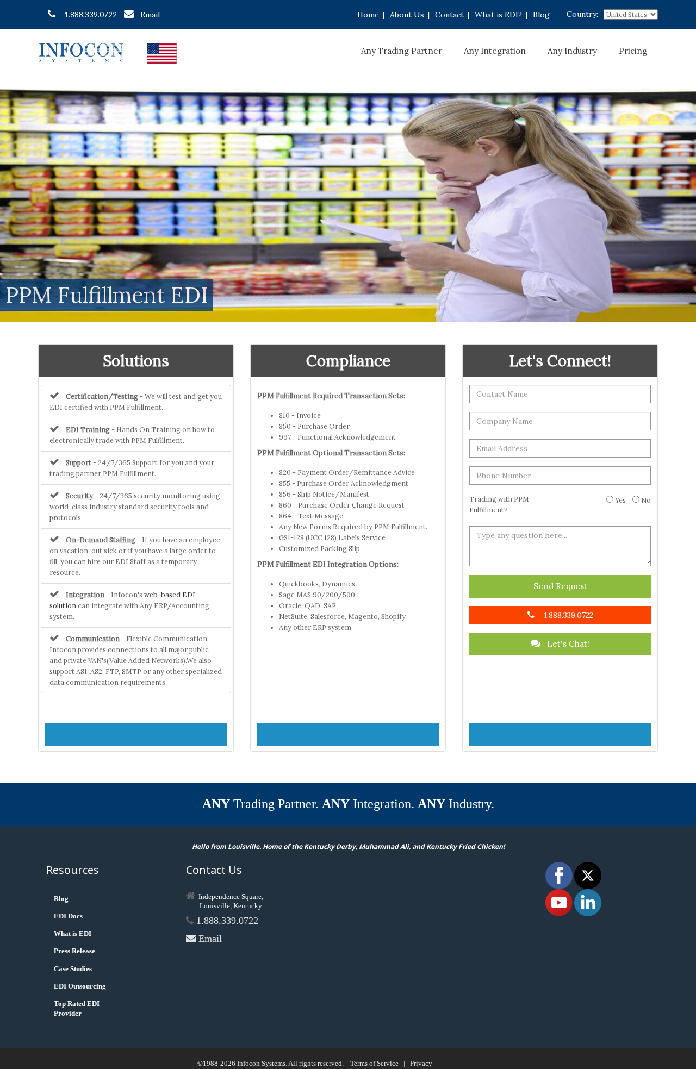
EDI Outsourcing (80, 986)
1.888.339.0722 (90, 14)
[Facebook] (559, 875)
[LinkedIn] (587, 902)
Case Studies (73, 969)
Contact (449, 15)
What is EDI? (498, 15)
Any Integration (495, 51)
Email (150, 15)
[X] (587, 875)
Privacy (421, 1063)
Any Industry (572, 51)
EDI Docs (68, 916)
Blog (541, 15)
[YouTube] (559, 902)
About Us (407, 15)
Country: (582, 14)
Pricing (633, 51)
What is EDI (72, 933)
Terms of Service (374, 1063)
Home (368, 15)
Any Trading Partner (401, 51)
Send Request (560, 586)
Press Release (74, 951)
